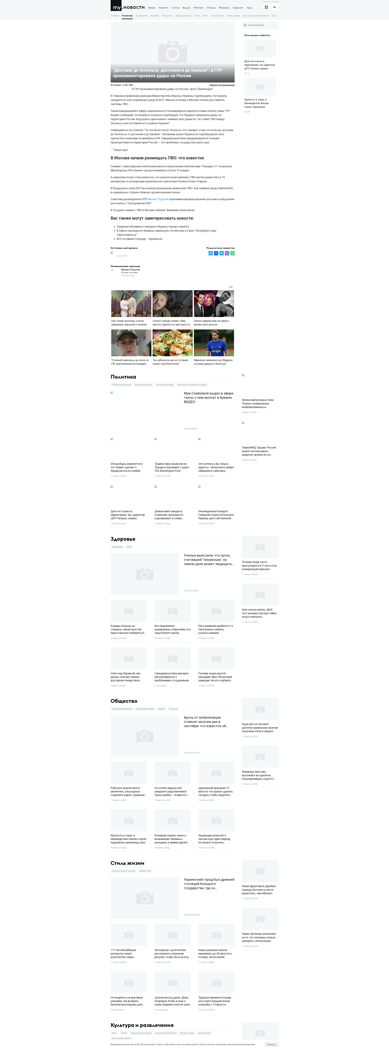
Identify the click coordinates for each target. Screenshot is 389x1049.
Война (151, 8)
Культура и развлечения (256, 15)
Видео (186, 8)
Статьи (175, 8)
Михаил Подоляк (158, 199)
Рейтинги (198, 8)
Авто (205, 15)
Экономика (141, 15)
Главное (115, 15)
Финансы (224, 8)
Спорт (197, 15)
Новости (134, 7)
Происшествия (183, 15)
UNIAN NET (122, 256)
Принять (271, 1044)
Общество (167, 15)
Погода (211, 8)
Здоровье (123, 539)
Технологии (217, 15)
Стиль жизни (233, 15)
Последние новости (257, 35)
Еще (249, 8)
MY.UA (117, 5)
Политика (127, 15)
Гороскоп (238, 8)
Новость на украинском (222, 85)
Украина (154, 15)
